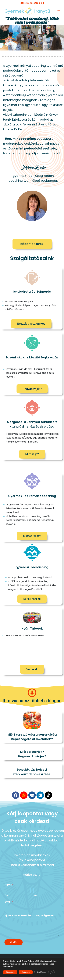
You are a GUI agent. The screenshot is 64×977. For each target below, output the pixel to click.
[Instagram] (24, 795)
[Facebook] (15, 795)
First (7, 895)
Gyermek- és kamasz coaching (32, 496)
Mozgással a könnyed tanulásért (32, 422)
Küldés (13, 942)
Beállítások (41, 972)
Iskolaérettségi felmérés (32, 291)
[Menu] (58, 11)
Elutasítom (26, 972)
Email (9, 901)
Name (9, 884)
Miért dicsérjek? (32, 752)
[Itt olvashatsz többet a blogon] (32, 692)
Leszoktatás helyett (32, 769)
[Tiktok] (48, 795)
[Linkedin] (40, 795)
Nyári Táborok (32, 628)
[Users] (32, 795)
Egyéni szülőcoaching (32, 567)
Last (35, 895)
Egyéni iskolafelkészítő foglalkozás (32, 357)
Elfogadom (10, 972)
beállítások (36, 964)
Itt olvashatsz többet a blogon (32, 700)
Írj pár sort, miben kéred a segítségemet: (29, 915)
